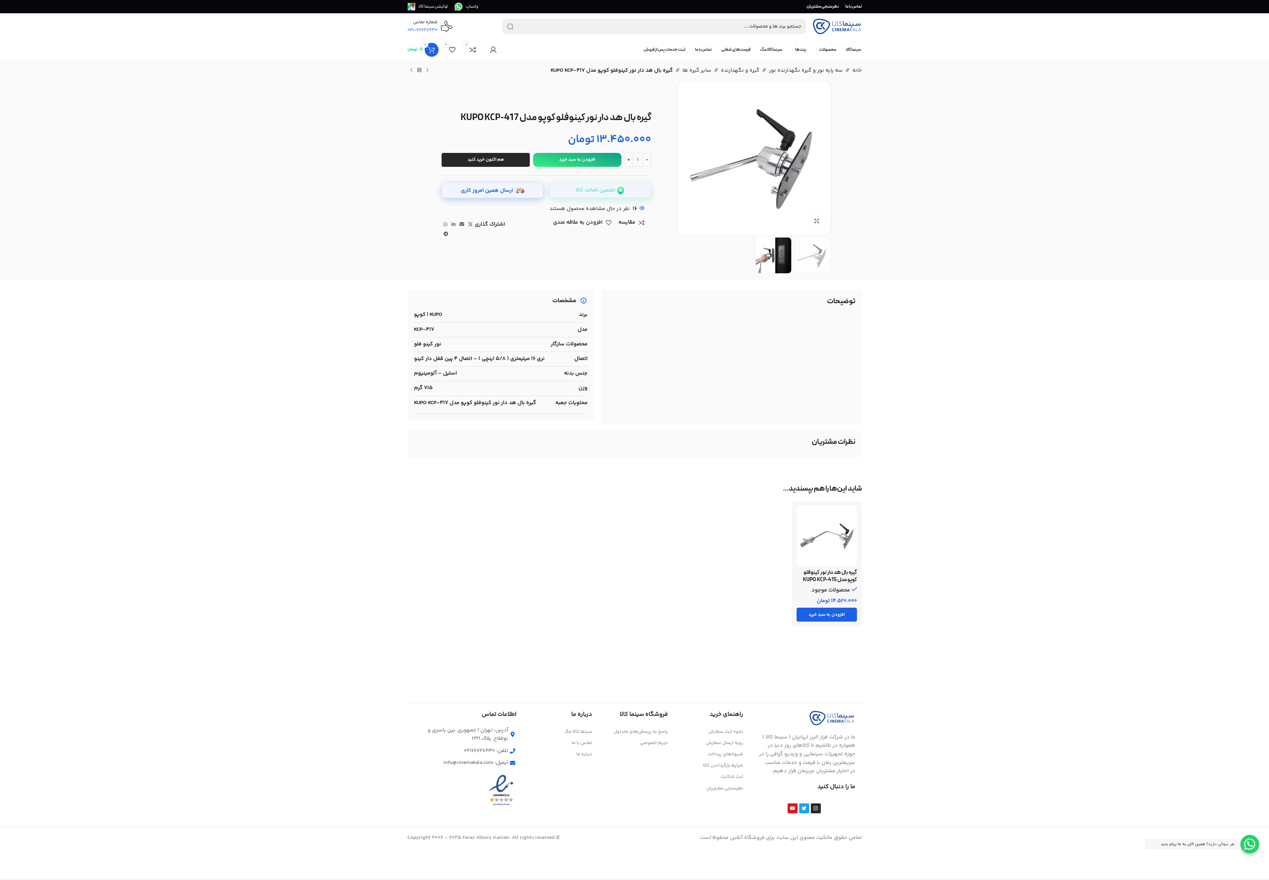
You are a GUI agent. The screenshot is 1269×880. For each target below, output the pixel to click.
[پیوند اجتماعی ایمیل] (462, 225)
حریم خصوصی (654, 743)
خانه (857, 70)
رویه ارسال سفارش (724, 743)
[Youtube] (793, 808)
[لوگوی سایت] (837, 27)
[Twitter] (804, 808)
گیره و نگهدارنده (740, 70)
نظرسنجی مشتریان (724, 788)
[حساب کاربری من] (493, 49)
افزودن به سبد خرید (577, 159)
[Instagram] (816, 808)
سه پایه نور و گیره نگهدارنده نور (806, 70)
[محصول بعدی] (411, 70)
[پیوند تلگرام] (446, 234)
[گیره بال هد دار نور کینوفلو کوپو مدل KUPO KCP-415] (827, 536)
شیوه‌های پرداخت (725, 754)
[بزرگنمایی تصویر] (817, 221)
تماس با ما (582, 743)
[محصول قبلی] (427, 70)
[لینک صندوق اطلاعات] (466, 7)
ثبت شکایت (732, 776)
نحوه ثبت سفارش (725, 731)
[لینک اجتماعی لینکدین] (454, 225)
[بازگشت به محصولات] (419, 70)
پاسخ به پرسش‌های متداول (641, 731)
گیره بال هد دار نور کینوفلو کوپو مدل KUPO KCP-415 (830, 576)
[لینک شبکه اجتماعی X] (470, 225)
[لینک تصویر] (832, 718)
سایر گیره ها (696, 70)
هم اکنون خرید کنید (485, 159)
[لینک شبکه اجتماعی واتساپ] (446, 225)
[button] (827, 615)
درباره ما (584, 754)
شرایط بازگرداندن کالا (723, 765)
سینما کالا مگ (578, 731)
